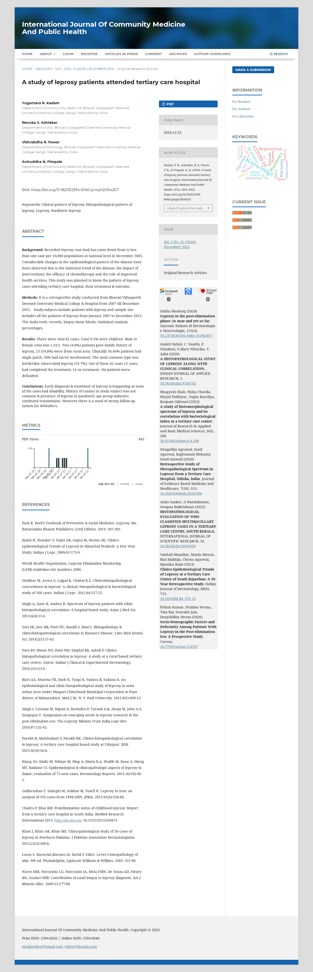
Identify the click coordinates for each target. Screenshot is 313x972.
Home (27, 54)
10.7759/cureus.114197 (179, 646)
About (46, 54)
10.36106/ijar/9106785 (178, 383)
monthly (125, 483)
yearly (139, 483)
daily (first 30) (106, 483)
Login (68, 54)
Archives (178, 54)
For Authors (241, 109)
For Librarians (243, 116)
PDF (170, 104)
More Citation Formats (185, 208)
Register (89, 54)
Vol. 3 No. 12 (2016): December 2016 (84, 69)
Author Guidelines (212, 54)
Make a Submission (253, 70)
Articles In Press (121, 54)
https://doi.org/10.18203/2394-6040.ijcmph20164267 (74, 190)
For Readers (241, 101)
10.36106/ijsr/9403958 (178, 546)
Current (153, 54)
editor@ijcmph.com (81, 946)
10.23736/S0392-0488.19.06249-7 (186, 335)
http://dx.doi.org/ (68, 820)
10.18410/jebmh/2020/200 (181, 493)
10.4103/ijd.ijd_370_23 (178, 598)
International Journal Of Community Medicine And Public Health (103, 28)
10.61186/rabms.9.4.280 (179, 440)
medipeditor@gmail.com (42, 946)
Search (280, 54)
